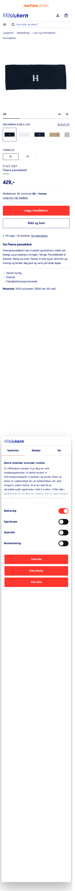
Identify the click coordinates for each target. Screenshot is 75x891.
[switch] (63, 522)
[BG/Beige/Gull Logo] (54, 134)
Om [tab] (59, 450)
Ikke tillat (36, 582)
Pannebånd (9, 38)
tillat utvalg (36, 571)
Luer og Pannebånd (44, 32)
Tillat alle (36, 559)
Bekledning (23, 32)
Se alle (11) (64, 124)
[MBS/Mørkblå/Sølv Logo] (9, 134)
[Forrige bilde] (60, 114)
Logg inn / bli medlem (15, 197)
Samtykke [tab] (13, 450)
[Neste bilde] (67, 114)
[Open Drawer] (4, 24)
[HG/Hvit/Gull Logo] (24, 134)
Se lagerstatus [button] (39, 235)
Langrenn (8, 32)
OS (10, 156)
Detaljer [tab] (36, 450)
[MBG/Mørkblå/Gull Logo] (39, 134)
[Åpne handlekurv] (66, 15)
